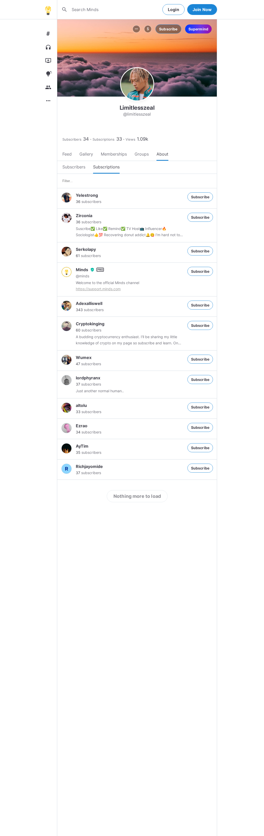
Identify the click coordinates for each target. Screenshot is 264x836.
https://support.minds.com (98, 289)
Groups (142, 154)
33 (119, 139)
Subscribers (71, 139)
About (162, 154)
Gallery (86, 154)
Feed (67, 154)
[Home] (48, 9)
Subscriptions (103, 139)
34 (86, 139)
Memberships (114, 154)
